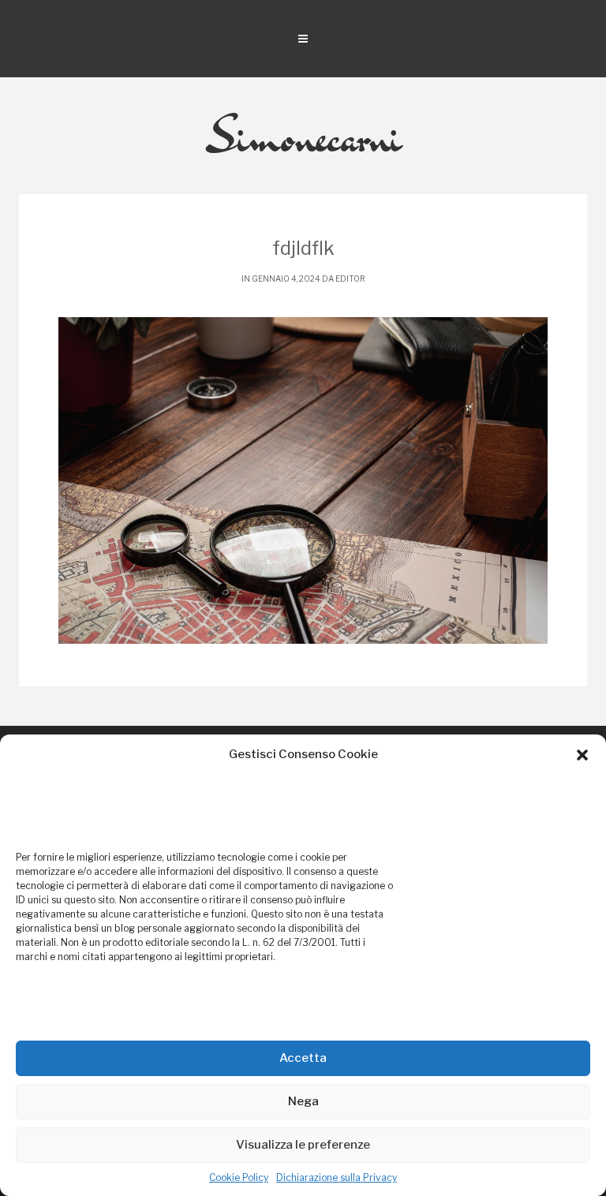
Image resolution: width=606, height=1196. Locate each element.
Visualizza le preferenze (303, 1145)
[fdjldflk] (303, 480)
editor (350, 278)
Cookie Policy (238, 1177)
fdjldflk (303, 248)
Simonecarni (303, 135)
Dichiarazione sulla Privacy (336, 1177)
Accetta (303, 1058)
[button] (582, 755)
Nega (303, 1101)
